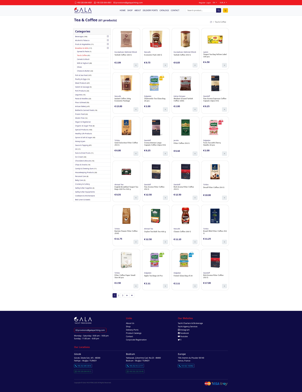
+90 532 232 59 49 (136, 371)
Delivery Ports (132, 330)
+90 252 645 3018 (84, 366)
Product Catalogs (133, 333)
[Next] (127, 295)
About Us (130, 323)
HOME (123, 10)
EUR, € (222, 2)
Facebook (184, 333)
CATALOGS (164, 10)
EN (214, 2)
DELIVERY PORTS (150, 10)
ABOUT (137, 10)
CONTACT (175, 10)
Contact (129, 336)
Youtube (184, 336)
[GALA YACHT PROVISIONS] (211, 22)
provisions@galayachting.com (91, 330)
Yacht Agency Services (187, 326)
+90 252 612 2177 (136, 366)
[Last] (131, 295)
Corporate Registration (136, 339)
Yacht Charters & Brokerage (190, 323)
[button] (108, 36)
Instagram (185, 330)
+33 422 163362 (187, 366)
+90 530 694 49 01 (84, 371)
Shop (128, 326)
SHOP (130, 10)
